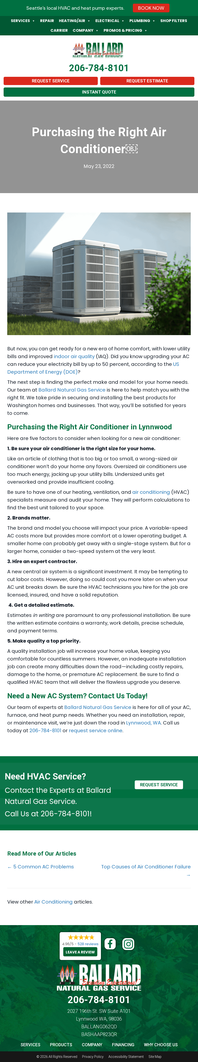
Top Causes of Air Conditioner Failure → (146, 870)
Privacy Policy (93, 1057)
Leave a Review (80, 952)
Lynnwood (155, 427)
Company (83, 30)
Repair (47, 21)
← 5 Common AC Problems (40, 866)
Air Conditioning (53, 901)
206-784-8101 (99, 68)
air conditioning (151, 492)
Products (61, 1044)
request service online (95, 730)
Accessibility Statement (126, 1057)
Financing (123, 1044)
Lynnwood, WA (143, 722)
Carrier (59, 30)
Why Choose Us (161, 1044)
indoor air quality (74, 356)
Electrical (107, 21)
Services (20, 21)
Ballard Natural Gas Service (72, 389)
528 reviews (88, 943)
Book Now (151, 8)
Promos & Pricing (123, 30)
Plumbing (139, 21)
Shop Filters (173, 21)
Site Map (155, 1057)
